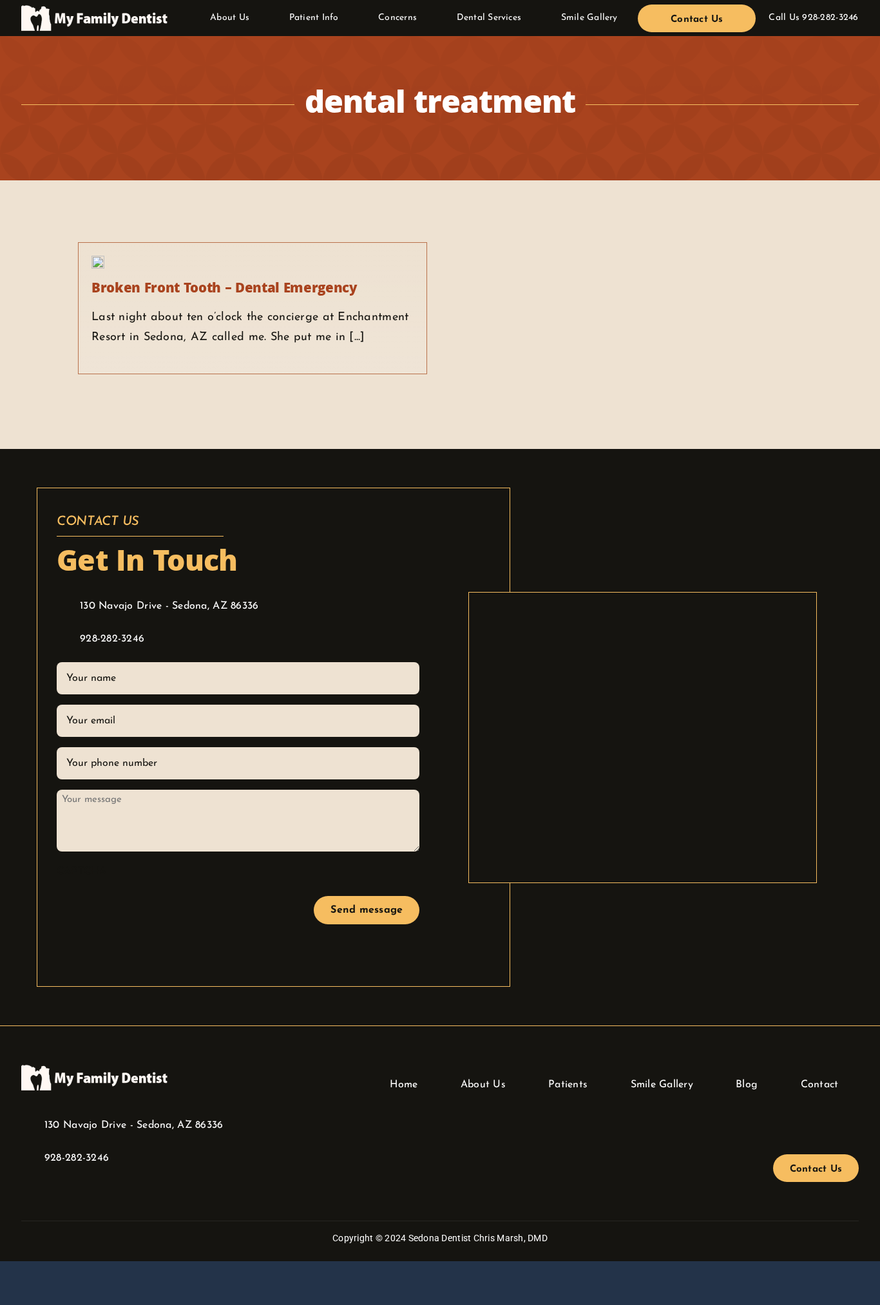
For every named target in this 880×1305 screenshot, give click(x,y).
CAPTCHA (82, 871)
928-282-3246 (830, 18)
